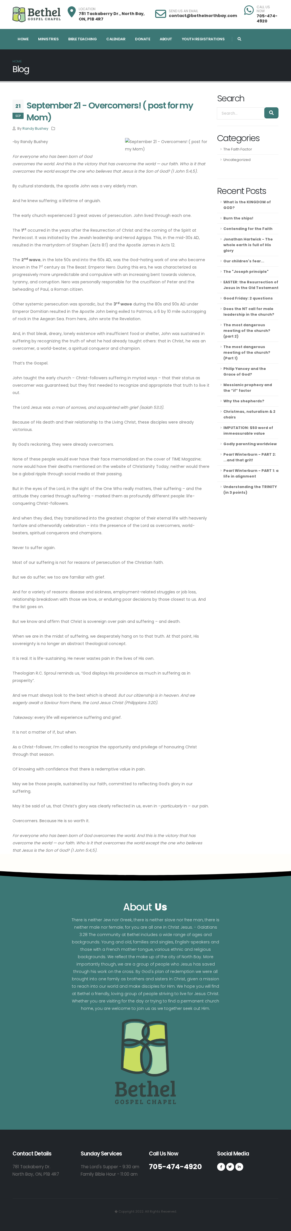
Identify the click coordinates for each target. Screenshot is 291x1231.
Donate (142, 39)
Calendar (115, 39)
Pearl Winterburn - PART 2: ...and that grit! (249, 457)
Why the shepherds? (243, 401)
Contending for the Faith (248, 228)
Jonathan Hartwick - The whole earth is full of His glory (248, 245)
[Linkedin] (239, 1167)
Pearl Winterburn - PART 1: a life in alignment (250, 473)
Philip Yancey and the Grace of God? (244, 371)
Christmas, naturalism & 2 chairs (249, 414)
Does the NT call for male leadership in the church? (248, 311)
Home (23, 39)
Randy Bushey (35, 128)
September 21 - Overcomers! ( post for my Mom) (109, 111)
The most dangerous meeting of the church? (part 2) (246, 331)
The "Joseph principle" (246, 271)
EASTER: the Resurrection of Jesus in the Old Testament (250, 285)
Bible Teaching (82, 39)
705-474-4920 (267, 18)
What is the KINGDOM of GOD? (247, 205)
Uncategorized (237, 159)
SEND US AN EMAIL (183, 11)
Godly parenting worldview (250, 443)
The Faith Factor (237, 149)
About (166, 39)
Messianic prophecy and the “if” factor (247, 387)
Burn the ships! (238, 218)
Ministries (48, 39)
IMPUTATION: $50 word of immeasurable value (248, 430)
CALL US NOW (263, 9)
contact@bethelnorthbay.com (203, 15)
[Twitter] (230, 1167)
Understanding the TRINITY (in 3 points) (250, 489)
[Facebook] (221, 1167)
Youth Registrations (203, 39)
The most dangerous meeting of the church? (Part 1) (246, 352)
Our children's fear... (243, 261)
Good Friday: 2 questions (248, 298)
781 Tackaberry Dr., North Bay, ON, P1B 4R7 (112, 16)
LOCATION (87, 9)
